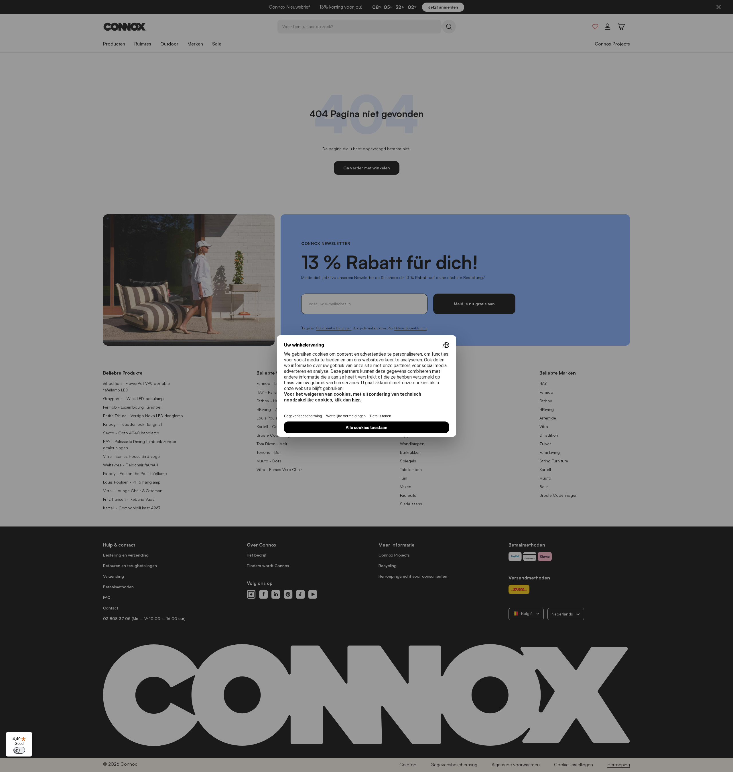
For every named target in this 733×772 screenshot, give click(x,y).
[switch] (19, 750)
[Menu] (28, 735)
